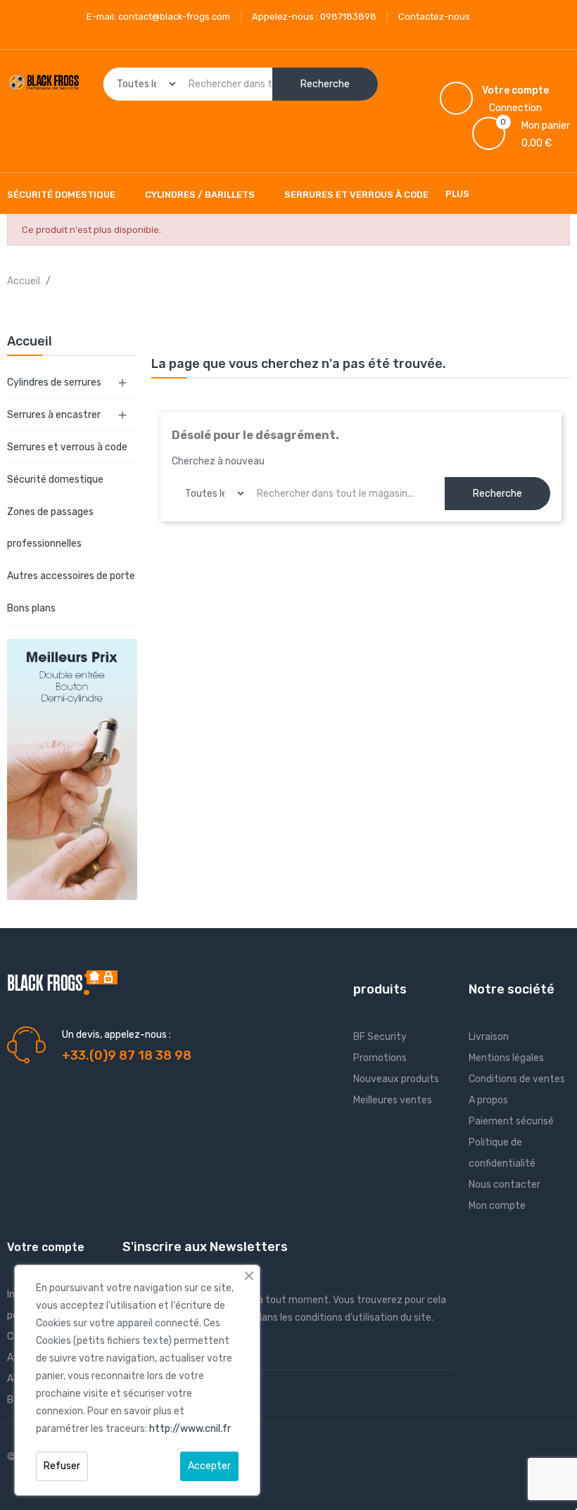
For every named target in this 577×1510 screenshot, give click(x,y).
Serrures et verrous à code (67, 447)
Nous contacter (504, 1185)
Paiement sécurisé (511, 1121)
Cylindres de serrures (54, 382)
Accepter (209, 1466)
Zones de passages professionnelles (50, 528)
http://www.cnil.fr (190, 1429)
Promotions (380, 1058)
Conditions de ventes (517, 1079)
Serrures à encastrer (54, 415)
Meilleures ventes (392, 1100)
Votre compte (45, 1247)
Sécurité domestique (55, 480)
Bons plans (31, 608)
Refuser (62, 1466)
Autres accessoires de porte (71, 576)
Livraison (489, 1037)
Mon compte (497, 1206)
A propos (488, 1100)
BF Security (380, 1037)
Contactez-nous (434, 16)
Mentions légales (506, 1058)
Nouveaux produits (396, 1079)
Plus (457, 194)
